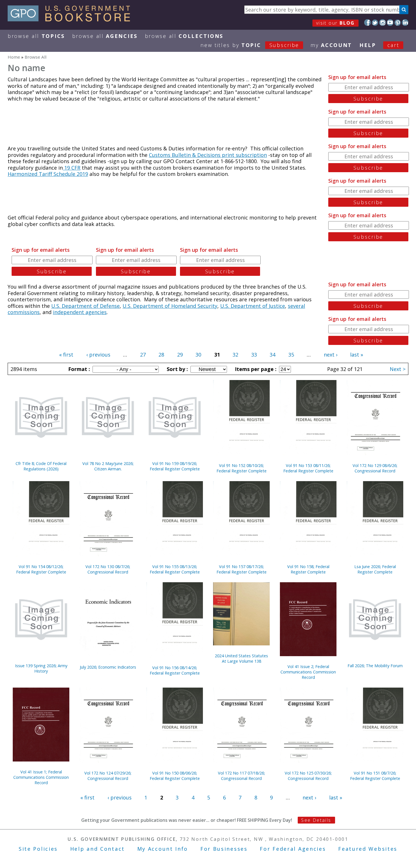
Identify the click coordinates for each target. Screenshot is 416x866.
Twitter (375, 22)
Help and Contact (97, 848)
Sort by (176, 369)
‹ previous (98, 354)
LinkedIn (405, 22)
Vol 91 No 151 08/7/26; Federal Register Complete (375, 775)
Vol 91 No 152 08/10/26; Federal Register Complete (241, 468)
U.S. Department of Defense (85, 305)
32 (235, 354)
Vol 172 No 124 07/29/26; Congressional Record (107, 775)
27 (143, 354)
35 (291, 354)
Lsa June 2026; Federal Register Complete (375, 569)
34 (272, 354)
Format (78, 369)
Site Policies (38, 848)
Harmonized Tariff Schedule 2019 (48, 173)
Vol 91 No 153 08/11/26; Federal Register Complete (308, 468)
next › (330, 354)
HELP (367, 45)
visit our (335, 23)
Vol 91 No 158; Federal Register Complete (308, 569)
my (331, 45)
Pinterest (397, 22)
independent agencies (80, 312)
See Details (316, 820)
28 (161, 354)
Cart (393, 45)
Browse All (36, 36)
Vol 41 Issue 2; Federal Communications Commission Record (308, 672)
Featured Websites (367, 848)
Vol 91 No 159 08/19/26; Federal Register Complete (175, 466)
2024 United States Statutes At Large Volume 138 (241, 658)
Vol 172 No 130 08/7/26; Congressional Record (107, 569)
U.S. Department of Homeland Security (170, 305)
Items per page (255, 369)
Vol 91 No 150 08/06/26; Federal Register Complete (175, 775)
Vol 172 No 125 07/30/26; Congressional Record (308, 775)
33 (254, 354)
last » (356, 354)
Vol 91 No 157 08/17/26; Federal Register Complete (241, 569)
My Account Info (162, 848)
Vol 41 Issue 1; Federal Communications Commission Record (41, 777)
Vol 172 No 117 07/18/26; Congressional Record (241, 775)
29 (180, 354)
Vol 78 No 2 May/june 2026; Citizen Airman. (108, 466)
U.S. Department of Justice (252, 305)
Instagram (382, 22)
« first (66, 354)
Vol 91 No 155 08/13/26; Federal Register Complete (175, 569)
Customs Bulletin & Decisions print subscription (208, 155)
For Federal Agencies (293, 848)
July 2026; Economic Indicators (108, 667)
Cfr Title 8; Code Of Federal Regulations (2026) (41, 466)
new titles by (249, 45)
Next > (398, 369)
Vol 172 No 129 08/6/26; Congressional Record (375, 468)
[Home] (71, 19)
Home (14, 57)
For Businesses (224, 848)
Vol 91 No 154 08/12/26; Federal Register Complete (41, 569)
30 (198, 354)
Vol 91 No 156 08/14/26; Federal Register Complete (175, 670)
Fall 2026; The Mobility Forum (375, 665)
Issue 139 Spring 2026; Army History (41, 668)
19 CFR (71, 167)
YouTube (390, 22)
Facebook (367, 22)
